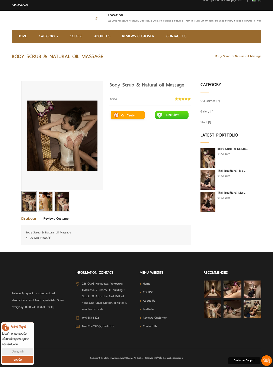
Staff (205, 122)
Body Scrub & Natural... (233, 148)
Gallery (206, 111)
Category (48, 36)
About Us (102, 36)
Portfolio (148, 309)
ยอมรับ (17, 359)
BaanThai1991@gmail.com (98, 326)
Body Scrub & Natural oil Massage (238, 56)
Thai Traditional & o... (231, 170)
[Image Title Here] (212, 289)
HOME (185, 56)
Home (22, 36)
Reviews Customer (138, 36)
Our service (202, 56)
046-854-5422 (20, 5)
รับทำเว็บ (158, 358)
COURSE (76, 36)
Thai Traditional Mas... (231, 192)
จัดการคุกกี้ (17, 351)
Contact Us (176, 36)
